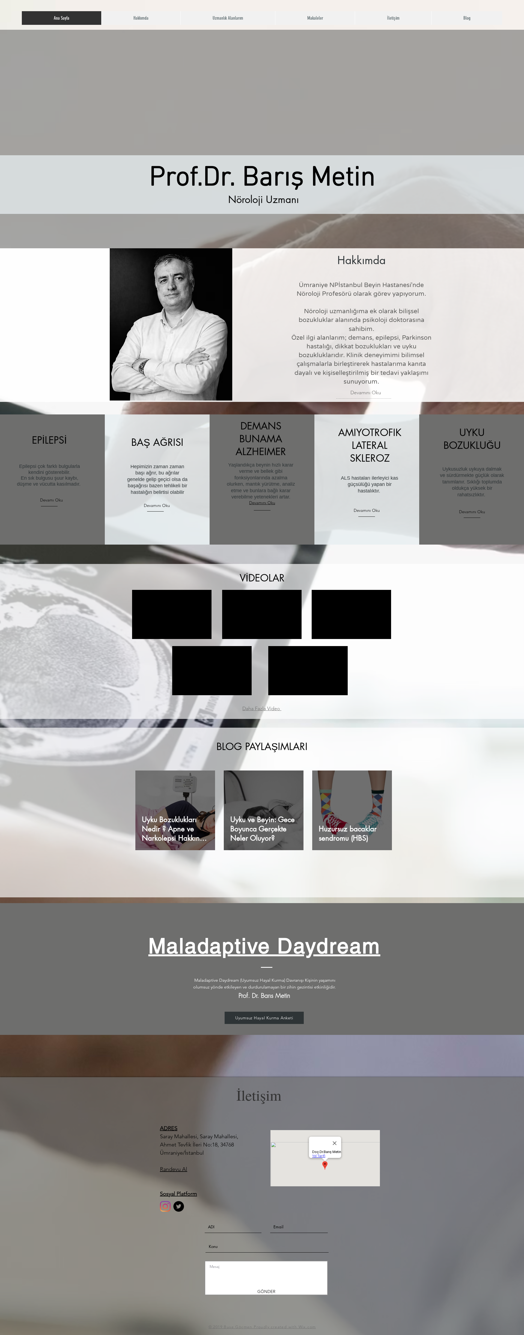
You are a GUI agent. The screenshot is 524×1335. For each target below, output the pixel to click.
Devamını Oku (365, 393)
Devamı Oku (51, 500)
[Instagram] (165, 1206)
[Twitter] (178, 1206)
